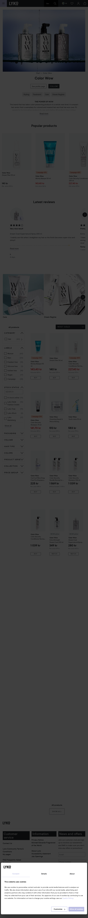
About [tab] (72, 874)
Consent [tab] (15, 874)
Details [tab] (44, 874)
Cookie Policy (67, 898)
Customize (58, 909)
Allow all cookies (76, 909)
